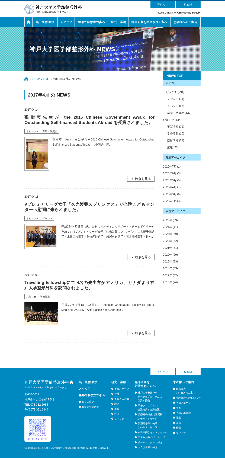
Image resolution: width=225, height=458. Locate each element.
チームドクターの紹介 (150, 442)
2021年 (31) (170, 247)
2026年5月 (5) (172, 180)
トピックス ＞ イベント (39, 218)
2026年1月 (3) (172, 201)
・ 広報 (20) (170, 147)
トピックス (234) (173, 92)
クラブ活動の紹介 (148, 447)
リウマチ (119, 418)
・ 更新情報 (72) (173, 126)
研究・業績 (118, 22)
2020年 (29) (170, 254)
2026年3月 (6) (172, 194)
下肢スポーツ (121, 388)
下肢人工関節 (121, 398)
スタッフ (66, 22)
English (188, 4)
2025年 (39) (170, 220)
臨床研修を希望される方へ (149, 22)
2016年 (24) (170, 282)
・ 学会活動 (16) (173, 133)
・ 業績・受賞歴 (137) (177, 112)
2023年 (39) (170, 233)
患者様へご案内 (183, 382)
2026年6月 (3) (172, 173)
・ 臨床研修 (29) (173, 140)
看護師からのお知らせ (188, 397)
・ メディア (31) (173, 99)
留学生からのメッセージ (151, 437)
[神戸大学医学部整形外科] (53, 9)
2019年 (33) (170, 261)
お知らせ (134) (172, 119)
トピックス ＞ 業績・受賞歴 (41, 131)
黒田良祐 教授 (45, 22)
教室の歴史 (88, 401)
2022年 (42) (170, 240)
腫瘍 (116, 403)
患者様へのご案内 (185, 22)
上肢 (116, 408)
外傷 (116, 413)
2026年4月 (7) (172, 187)
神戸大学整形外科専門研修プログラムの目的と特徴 (149, 396)
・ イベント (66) (173, 105)
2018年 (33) (170, 268)
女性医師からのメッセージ (152, 432)
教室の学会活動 (90, 406)
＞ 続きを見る (141, 179)
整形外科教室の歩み (91, 22)
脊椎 (116, 393)
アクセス (162, 4)
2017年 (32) (170, 275)
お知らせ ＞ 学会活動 (38, 296)
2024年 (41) (170, 227)
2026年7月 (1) (172, 166)
